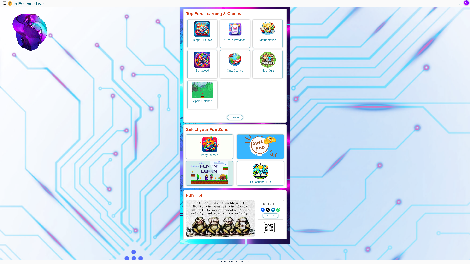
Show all (235, 117)
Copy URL (270, 216)
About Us (233, 261)
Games (224, 261)
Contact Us (244, 261)
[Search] (466, 2)
